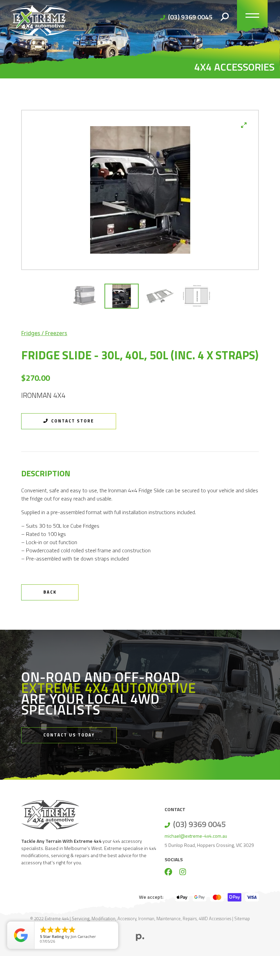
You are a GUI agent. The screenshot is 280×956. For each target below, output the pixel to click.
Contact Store (72, 421)
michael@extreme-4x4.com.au (196, 835)
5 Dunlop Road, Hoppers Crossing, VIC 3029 (209, 845)
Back (49, 592)
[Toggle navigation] (252, 17)
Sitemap (242, 918)
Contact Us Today (69, 735)
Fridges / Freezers (44, 333)
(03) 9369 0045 (190, 17)
